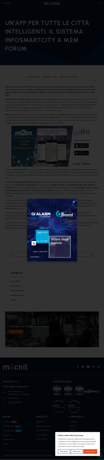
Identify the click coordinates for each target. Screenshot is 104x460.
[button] (74, 202)
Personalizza (64, 451)
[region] (77, 444)
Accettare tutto (90, 451)
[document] (52, 230)
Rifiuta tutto (76, 451)
